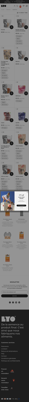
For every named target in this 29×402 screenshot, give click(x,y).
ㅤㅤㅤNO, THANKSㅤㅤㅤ (21, 207)
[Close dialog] (27, 192)
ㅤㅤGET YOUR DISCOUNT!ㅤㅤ (21, 205)
